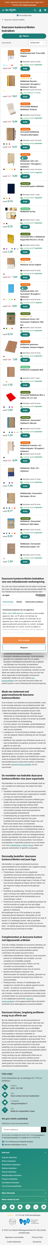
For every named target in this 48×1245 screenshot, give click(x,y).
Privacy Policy (37, 1237)
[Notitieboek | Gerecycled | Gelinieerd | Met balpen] (11, 523)
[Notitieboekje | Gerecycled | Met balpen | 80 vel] (11, 498)
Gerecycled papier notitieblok (32, 186)
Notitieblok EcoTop (27, 211)
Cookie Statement (14, 1242)
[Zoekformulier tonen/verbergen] (35, 10)
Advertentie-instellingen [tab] (34, 602)
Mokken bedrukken (9, 1168)
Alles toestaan (24, 640)
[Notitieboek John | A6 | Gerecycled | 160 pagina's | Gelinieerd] (11, 159)
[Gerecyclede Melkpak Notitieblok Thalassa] (11, 108)
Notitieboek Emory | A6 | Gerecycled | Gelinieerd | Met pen (31, 322)
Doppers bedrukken (9, 1157)
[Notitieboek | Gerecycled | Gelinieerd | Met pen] (11, 422)
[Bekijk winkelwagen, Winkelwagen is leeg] (45, 10)
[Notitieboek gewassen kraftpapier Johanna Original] (11, 346)
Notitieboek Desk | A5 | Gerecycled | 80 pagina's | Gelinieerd (30, 294)
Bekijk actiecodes (29, 5)
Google (23, 1137)
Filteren (26, 36)
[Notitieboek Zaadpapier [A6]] (11, 372)
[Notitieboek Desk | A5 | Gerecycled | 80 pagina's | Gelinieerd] (11, 289)
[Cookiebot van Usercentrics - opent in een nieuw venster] (35, 595)
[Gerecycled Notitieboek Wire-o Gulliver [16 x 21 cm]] (11, 397)
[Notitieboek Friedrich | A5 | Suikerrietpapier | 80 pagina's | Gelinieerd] (11, 447)
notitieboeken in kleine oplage (21, 845)
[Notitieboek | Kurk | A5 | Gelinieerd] (11, 473)
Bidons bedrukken (9, 1161)
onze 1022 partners (16, 613)
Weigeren (24, 648)
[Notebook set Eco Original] (11, 264)
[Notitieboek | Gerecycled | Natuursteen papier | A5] (11, 548)
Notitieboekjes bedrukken (12, 1175)
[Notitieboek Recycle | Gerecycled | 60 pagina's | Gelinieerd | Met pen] (11, 80)
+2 (17, 432)
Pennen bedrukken (9, 1172)
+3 (17, 249)
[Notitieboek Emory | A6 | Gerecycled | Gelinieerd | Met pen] (11, 318)
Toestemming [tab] (8, 602)
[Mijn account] (40, 10)
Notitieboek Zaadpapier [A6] (31, 370)
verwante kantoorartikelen (21, 764)
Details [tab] (19, 602)
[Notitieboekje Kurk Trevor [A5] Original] (11, 55)
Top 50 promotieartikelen (11, 1186)
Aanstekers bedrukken (10, 1183)
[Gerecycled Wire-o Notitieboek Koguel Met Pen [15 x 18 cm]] (11, 239)
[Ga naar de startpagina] (10, 10)
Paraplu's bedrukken (10, 1179)
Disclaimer (37, 1242)
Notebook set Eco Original (30, 265)
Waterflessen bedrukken (11, 1165)
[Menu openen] (3, 10)
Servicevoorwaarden (11, 1137)
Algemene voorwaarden (14, 1237)
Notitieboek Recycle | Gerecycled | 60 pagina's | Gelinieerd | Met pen (30, 84)
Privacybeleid (38, 1135)
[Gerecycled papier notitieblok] (11, 188)
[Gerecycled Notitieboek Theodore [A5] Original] (11, 134)
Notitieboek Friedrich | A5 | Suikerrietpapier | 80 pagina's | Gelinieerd (32, 448)
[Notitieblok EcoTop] (11, 213)
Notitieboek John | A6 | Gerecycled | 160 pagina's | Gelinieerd (31, 164)
